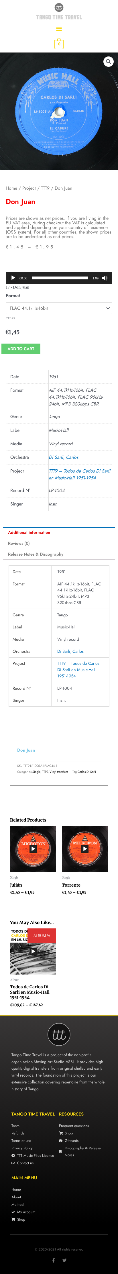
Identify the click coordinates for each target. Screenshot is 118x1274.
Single (36, 771)
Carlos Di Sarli (87, 771)
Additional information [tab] (29, 532)
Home (11, 188)
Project (29, 188)
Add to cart (20, 349)
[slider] (60, 278)
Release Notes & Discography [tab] (35, 554)
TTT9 (45, 188)
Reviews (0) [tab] (19, 543)
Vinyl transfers (59, 771)
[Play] (13, 278)
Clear (10, 318)
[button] (59, 28)
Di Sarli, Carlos (63, 457)
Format (13, 295)
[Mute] (105, 278)
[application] (59, 278)
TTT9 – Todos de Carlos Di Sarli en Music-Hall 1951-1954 (79, 474)
